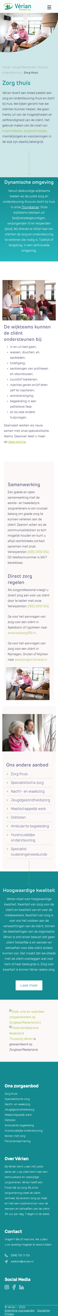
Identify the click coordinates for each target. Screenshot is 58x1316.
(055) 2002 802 (38, 552)
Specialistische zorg (27, 782)
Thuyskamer (30, 207)
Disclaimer (43, 1310)
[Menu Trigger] (49, 7)
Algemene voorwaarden (20, 1310)
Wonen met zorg (15, 1136)
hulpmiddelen (12, 131)
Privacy (9, 1314)
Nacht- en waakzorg (28, 791)
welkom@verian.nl (22, 1261)
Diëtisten (18, 817)
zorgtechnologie (35, 131)
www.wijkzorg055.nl (22, 633)
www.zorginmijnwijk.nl (31, 659)
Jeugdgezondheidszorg (30, 800)
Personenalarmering (17, 1141)
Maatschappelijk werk (28, 809)
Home (6, 67)
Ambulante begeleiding (30, 826)
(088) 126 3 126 (20, 1255)
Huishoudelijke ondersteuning (24, 1130)
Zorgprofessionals (24, 67)
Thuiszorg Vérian (21, 1039)
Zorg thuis (19, 774)
